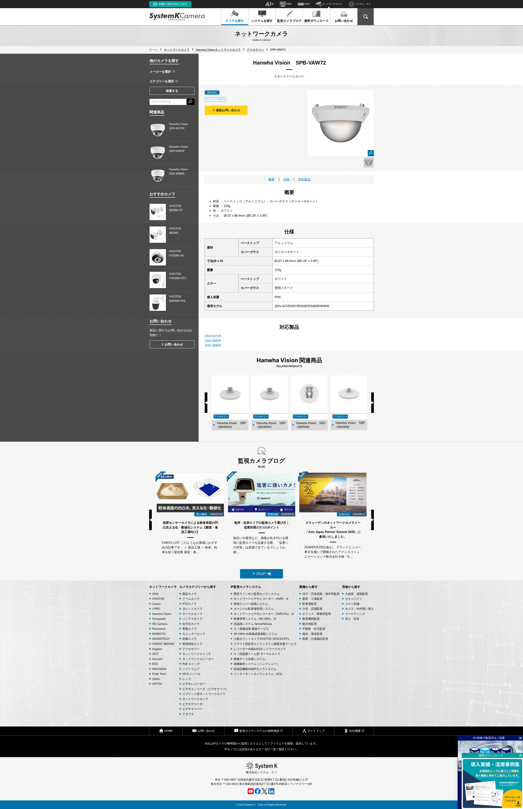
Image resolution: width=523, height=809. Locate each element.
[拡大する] (371, 153)
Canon (156, 603)
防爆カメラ (189, 638)
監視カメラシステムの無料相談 (259, 730)
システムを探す (262, 20)
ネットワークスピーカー (198, 659)
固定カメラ (189, 593)
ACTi (155, 653)
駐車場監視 (309, 603)
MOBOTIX (158, 633)
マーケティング (355, 613)
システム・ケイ (362, 4)
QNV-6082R (213, 340)
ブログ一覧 (263, 573)
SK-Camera (159, 623)
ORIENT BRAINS (163, 643)
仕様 (286, 179)
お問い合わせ (344, 20)
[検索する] (190, 102)
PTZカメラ (189, 603)
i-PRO (156, 608)
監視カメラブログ (289, 20)
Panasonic (159, 628)
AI (272, 4)
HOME (168, 730)
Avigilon (157, 649)
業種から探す (308, 586)
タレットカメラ (192, 608)
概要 (271, 179)
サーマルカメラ (192, 613)
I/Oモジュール (191, 673)
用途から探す (351, 586)
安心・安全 (352, 618)
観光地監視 (309, 623)
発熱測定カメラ (192, 643)
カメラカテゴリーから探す (197, 586)
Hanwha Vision (161, 613)
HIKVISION (159, 669)
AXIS (155, 593)
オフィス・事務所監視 (316, 613)
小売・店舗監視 (312, 608)
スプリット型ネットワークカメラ (203, 693)
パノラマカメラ (192, 618)
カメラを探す (235, 20)
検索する (172, 90)
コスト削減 (352, 603)
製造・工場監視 (312, 598)
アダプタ (188, 714)
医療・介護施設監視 (315, 638)
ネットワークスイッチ (196, 653)
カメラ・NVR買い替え (359, 608)
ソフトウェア (191, 669)
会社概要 (355, 730)
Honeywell (158, 618)
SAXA (156, 679)
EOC (155, 663)
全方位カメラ (191, 623)
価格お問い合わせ (228, 110)
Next (372, 402)
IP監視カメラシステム (246, 586)
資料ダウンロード (316, 20)
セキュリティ (353, 598)
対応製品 (304, 179)
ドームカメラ (191, 598)
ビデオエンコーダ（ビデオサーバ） (205, 689)
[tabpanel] (368, 162)
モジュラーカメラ (193, 633)
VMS (288, 4)
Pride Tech (159, 673)
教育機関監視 (311, 618)
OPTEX (157, 683)
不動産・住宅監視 (313, 628)
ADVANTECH (160, 638)
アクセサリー (191, 649)
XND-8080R (213, 345)
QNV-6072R (213, 336)
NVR (306, 4)
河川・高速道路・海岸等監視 (321, 593)
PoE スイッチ (191, 663)
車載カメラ (189, 628)
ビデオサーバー (192, 709)
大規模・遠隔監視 (356, 593)
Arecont (157, 659)
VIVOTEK (158, 598)
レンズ (186, 679)
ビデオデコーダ (192, 704)
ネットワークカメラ (331, 4)
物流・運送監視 (312, 633)
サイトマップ (316, 730)
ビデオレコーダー (193, 683)
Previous (206, 402)
